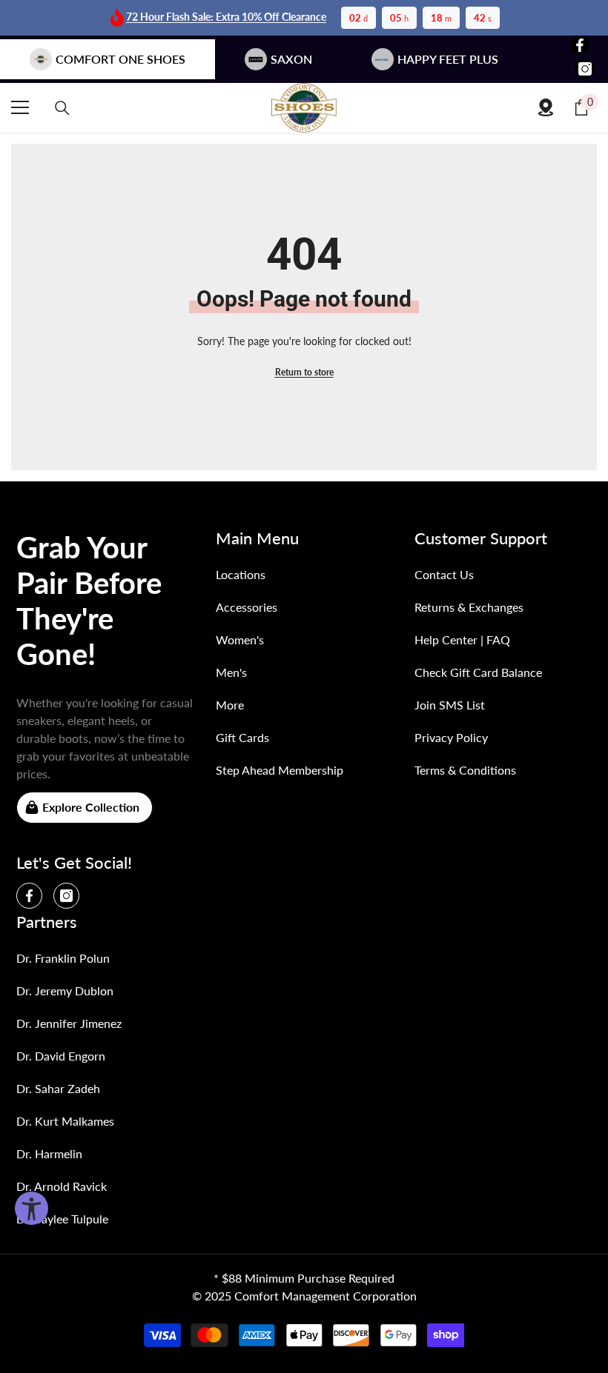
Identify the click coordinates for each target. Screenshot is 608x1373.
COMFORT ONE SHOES (120, 59)
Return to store (304, 372)
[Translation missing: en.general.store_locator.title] (546, 107)
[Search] (62, 108)
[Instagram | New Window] (585, 68)
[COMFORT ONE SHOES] (304, 108)
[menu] (20, 107)
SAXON (291, 59)
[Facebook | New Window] (579, 45)
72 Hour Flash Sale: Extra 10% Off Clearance (226, 16)
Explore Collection (90, 807)
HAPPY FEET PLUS (447, 59)
